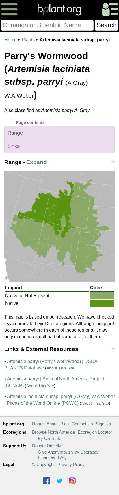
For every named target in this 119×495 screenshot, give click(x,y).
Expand (36, 162)
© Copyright (43, 464)
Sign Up (103, 423)
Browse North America (53, 432)
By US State (49, 438)
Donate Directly (46, 445)
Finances (46, 457)
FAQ (62, 457)
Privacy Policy (71, 464)
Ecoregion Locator (95, 432)
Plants (28, 39)
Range (15, 133)
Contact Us (82, 423)
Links (14, 146)
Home (10, 39)
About (52, 423)
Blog (64, 423)
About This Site (60, 368)
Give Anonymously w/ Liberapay (68, 452)
